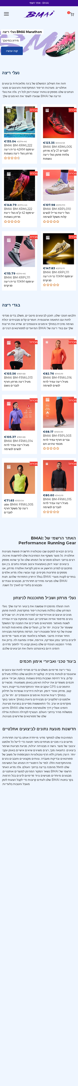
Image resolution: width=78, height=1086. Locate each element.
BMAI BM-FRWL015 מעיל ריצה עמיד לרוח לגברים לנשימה (57, 503)
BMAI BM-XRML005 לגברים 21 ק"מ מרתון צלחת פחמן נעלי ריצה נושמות (57, 152)
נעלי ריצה (11, 72)
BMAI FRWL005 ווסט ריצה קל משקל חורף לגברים (18, 508)
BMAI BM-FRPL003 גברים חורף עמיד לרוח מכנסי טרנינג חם (57, 439)
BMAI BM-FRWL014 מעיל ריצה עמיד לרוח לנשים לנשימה (18, 445)
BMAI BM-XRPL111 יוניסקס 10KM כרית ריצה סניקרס (58, 276)
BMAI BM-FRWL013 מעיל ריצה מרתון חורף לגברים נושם (18, 381)
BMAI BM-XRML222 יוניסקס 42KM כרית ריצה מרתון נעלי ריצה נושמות (19, 149)
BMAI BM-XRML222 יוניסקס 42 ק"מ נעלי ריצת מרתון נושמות (19, 213)
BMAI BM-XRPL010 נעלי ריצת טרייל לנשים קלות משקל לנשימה (57, 213)
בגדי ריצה (11, 305)
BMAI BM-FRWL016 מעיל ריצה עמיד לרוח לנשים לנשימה (57, 381)
